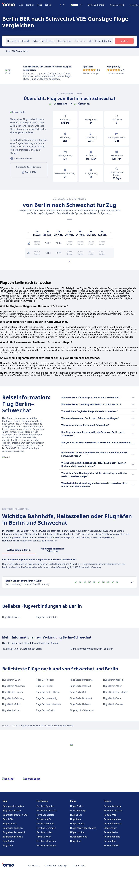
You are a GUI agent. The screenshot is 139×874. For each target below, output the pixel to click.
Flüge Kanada (77, 823)
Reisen (107, 800)
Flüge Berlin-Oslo (78, 692)
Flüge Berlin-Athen (112, 685)
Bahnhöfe (8, 819)
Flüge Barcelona (78, 836)
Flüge (39, 5)
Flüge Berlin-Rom (44, 685)
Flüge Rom (75, 841)
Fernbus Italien (45, 832)
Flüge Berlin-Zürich (45, 710)
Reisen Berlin (111, 832)
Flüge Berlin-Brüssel (113, 704)
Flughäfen (75, 819)
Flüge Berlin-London (12, 692)
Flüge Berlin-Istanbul (80, 685)
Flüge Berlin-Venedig (46, 698)
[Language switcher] (76, 5)
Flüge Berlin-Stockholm (48, 692)
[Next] (111, 233)
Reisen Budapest (113, 823)
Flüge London (77, 832)
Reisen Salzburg (112, 806)
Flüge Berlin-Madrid (113, 679)
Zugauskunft (9, 823)
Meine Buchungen (96, 5)
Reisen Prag (110, 814)
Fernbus (30, 5)
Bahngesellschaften (13, 806)
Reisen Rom (110, 841)
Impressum (34, 865)
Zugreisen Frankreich (14, 832)
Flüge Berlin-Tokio (11, 704)
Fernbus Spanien (45, 806)
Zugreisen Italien (12, 810)
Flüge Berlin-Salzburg (13, 698)
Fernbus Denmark (46, 827)
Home (5, 725)
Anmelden (134, 5)
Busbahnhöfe (44, 819)
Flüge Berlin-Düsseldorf (115, 692)
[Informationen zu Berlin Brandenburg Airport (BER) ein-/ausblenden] (131, 582)
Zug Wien (8, 845)
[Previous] (28, 233)
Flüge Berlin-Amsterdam (48, 704)
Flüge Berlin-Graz (11, 710)
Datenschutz (79, 865)
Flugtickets (76, 814)
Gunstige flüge (78, 810)
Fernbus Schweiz (45, 823)
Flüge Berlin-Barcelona (81, 679)
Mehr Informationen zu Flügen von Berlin (92, 648)
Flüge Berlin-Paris (45, 679)
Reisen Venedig (112, 836)
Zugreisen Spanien (13, 827)
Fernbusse (42, 800)
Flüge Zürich (76, 806)
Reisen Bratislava (113, 810)
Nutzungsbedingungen (56, 865)
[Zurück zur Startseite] (10, 5)
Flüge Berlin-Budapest (81, 698)
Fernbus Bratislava (46, 845)
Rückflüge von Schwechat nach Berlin (22, 648)
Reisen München (112, 819)
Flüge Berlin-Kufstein (46, 617)
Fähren (48, 5)
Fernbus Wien (44, 836)
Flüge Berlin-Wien (11, 617)
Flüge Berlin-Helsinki (80, 704)
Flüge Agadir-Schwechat (82, 710)
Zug (21, 5)
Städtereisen (110, 827)
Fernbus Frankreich (47, 810)
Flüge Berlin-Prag (112, 698)
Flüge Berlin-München (13, 685)
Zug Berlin (8, 841)
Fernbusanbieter (45, 814)
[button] (64, 41)
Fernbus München (46, 841)
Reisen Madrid (111, 845)
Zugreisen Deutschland (15, 814)
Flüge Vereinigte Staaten (83, 827)
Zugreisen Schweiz (13, 836)
